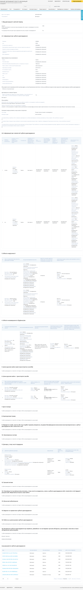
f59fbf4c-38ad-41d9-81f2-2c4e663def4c (9, 562)
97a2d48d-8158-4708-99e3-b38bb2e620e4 (10, 568)
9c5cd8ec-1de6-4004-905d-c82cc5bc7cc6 (10, 559)
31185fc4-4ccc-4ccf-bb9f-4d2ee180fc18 (9, 565)
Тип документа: (17, 9)
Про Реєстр (50, 1)
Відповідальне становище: (62, 9)
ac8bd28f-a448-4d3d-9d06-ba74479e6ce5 (10, 574)
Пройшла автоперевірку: (76, 9)
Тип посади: (24, 9)
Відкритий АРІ (58, 1)
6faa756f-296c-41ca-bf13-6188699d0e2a (9, 571)
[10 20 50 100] (5, 579)
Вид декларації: (4, 9)
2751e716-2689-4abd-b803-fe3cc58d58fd (10, 556)
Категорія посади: (33, 9)
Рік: (10, 9)
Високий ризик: (52, 9)
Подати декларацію (77, 1)
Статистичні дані (66, 1)
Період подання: (42, 9)
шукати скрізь (57, 6)
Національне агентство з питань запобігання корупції (72, 587)
